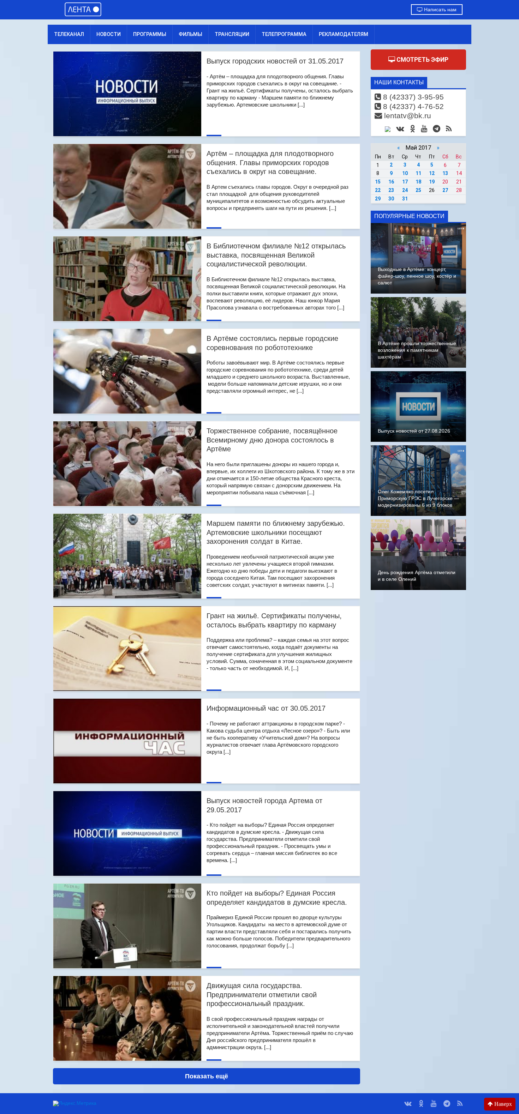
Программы (149, 34)
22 (378, 190)
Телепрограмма (284, 34)
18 (418, 182)
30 (391, 198)
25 (418, 190)
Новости (108, 34)
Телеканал (69, 34)
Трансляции (232, 34)
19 (432, 182)
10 (405, 173)
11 (418, 173)
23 (391, 190)
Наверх (502, 1104)
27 (445, 190)
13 (445, 173)
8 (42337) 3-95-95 (412, 97)
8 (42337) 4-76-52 (412, 106)
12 (432, 173)
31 (405, 198)
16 (391, 182)
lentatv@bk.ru (406, 116)
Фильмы (190, 34)
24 (405, 190)
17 (405, 182)
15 (378, 182)
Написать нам (440, 9)
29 (378, 198)
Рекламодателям (343, 34)
